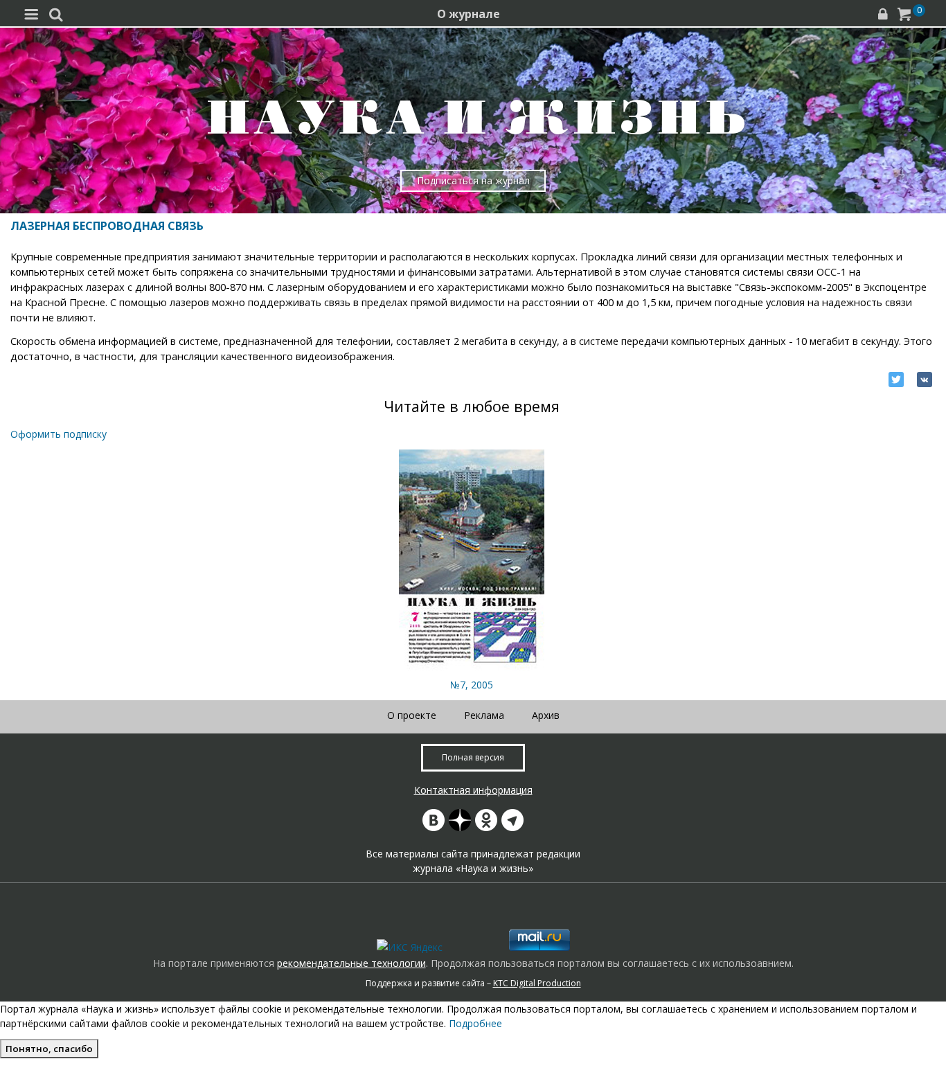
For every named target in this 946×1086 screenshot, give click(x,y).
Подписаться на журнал (473, 180)
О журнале (468, 13)
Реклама (484, 715)
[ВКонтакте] (924, 379)
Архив (546, 715)
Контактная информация (473, 789)
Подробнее (475, 1023)
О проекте (411, 715)
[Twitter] (896, 379)
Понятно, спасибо (49, 1048)
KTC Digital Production (537, 983)
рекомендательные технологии (351, 963)
